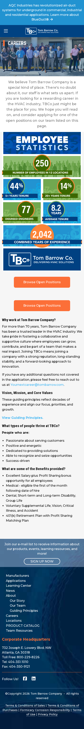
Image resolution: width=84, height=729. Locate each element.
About (11, 595)
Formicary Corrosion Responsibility (45, 710)
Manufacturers (17, 576)
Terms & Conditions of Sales (25, 705)
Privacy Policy (48, 714)
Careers (12, 616)
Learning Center (18, 585)
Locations (14, 620)
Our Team (18, 605)
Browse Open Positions (42, 282)
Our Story (17, 601)
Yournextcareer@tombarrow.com (37, 385)
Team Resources (19, 630)
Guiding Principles (24, 611)
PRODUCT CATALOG (22, 626)
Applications (16, 581)
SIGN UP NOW (42, 561)
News (10, 591)
